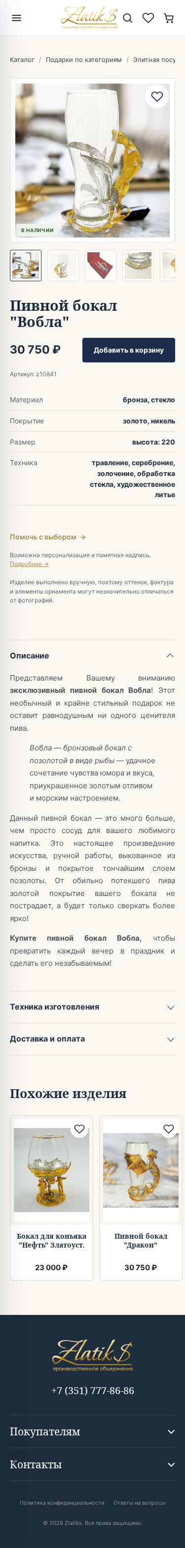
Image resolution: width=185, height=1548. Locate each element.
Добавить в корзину (129, 350)
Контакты (36, 1464)
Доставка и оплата (47, 1038)
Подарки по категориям (84, 59)
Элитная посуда (158, 59)
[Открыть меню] (16, 18)
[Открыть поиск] (127, 18)
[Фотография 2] (63, 265)
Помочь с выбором (48, 537)
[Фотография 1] (25, 265)
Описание (29, 655)
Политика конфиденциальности (62, 1502)
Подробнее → (29, 563)
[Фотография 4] (138, 265)
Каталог (22, 59)
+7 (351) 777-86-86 (92, 1390)
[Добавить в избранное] (157, 96)
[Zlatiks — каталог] (89, 17)
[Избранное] (148, 18)
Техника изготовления (54, 1007)
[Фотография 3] (100, 265)
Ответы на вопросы (139, 1502)
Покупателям (45, 1431)
